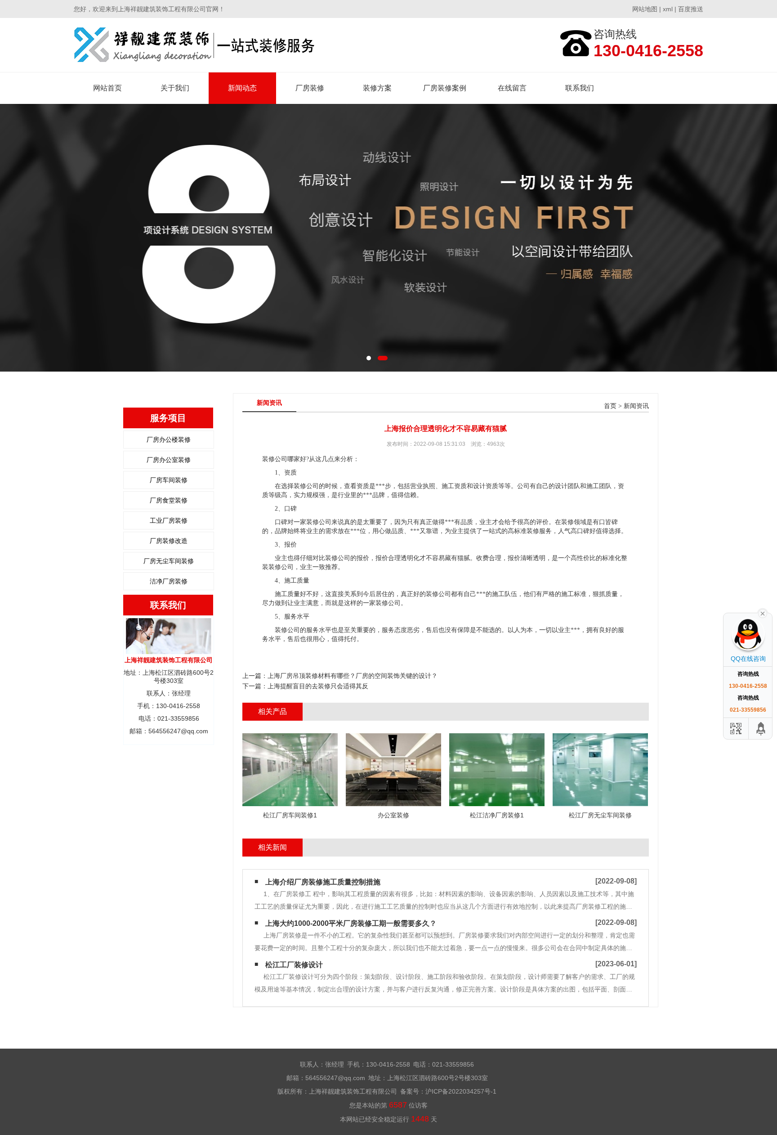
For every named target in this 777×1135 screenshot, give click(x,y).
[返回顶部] (761, 728)
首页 (610, 406)
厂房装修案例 (444, 88)
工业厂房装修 (169, 520)
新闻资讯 (636, 406)
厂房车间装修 (169, 480)
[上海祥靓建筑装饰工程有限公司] (194, 45)
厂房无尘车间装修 (168, 561)
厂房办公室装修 (169, 459)
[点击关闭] (762, 612)
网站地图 (644, 9)
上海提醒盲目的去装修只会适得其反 (318, 686)
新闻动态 (242, 88)
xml (668, 9)
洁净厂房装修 (169, 581)
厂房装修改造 (169, 540)
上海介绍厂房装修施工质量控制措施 (322, 882)
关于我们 (175, 88)
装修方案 (377, 88)
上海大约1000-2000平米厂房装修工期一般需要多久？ (351, 923)
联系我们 (579, 88)
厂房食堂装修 (169, 500)
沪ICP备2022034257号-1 (460, 1091)
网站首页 (107, 88)
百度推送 (690, 9)
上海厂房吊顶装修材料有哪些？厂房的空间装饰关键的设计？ (353, 675)
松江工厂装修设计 (294, 965)
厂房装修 (309, 88)
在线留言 (512, 88)
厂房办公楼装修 (169, 439)
